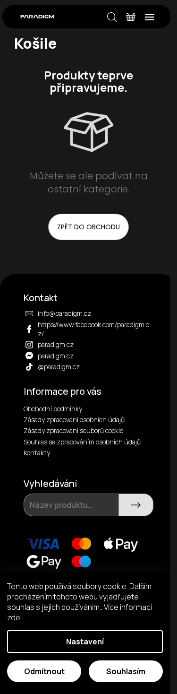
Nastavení (85, 641)
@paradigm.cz (59, 366)
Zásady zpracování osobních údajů (74, 419)
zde (13, 617)
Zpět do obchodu (88, 227)
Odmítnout (44, 671)
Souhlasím (125, 671)
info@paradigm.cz (64, 313)
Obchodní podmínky (53, 408)
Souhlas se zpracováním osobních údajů (82, 441)
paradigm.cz (56, 344)
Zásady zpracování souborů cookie (73, 430)
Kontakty (37, 452)
